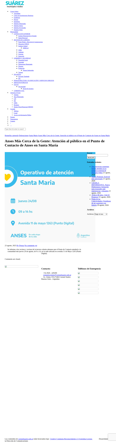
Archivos (90, 214)
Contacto (12, 121)
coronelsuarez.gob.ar (25, 439)
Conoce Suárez (14, 11)
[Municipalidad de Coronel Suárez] (15, 7)
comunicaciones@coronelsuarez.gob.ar (57, 275)
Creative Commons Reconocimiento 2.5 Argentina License (71, 439)
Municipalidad (14, 32)
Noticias (12, 117)
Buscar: (89, 153)
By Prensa (20, 245)
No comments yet (30, 245)
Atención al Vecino (15, 93)
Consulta (12, 109)
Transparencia (14, 119)
